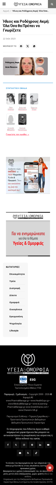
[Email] (20, 453)
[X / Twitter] (27, 46)
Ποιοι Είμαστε (35, 385)
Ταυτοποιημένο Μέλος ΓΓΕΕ (28, 388)
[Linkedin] (40, 445)
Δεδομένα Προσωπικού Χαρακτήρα (28, 423)
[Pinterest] (32, 445)
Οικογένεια (15, 309)
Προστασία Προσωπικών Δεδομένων (28, 419)
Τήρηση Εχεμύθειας (38, 416)
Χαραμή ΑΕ (28, 397)
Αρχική (6, 11)
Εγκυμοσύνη (16, 316)
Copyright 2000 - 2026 (39, 394)
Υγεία (12, 281)
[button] (50, 467)
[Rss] (28, 453)
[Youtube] (48, 445)
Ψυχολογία (15, 323)
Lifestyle (14, 330)
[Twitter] (16, 445)
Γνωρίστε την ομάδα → (17, 134)
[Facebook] (21, 46)
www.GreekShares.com (37, 407)
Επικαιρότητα (17, 273)
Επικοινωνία (20, 385)
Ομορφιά (14, 302)
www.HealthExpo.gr (40, 400)
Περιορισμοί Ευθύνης (17, 416)
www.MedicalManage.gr (19, 404)
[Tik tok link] (36, 453)
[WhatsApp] (34, 46)
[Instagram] (24, 445)
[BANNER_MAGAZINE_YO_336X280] (28, 175)
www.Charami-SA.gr (28, 410)
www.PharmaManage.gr (17, 400)
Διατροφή (14, 288)
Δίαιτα (13, 295)
